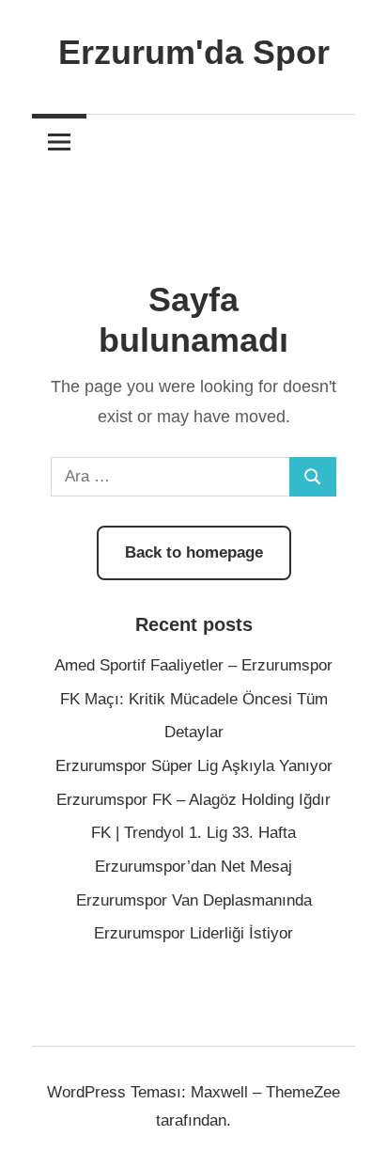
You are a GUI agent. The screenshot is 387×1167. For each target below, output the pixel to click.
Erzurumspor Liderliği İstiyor (193, 933)
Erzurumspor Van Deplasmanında (194, 900)
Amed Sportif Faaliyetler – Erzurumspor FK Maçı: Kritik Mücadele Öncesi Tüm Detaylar (193, 698)
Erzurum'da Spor (194, 52)
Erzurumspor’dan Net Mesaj (193, 866)
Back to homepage (194, 552)
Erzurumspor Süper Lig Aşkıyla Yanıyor (194, 766)
